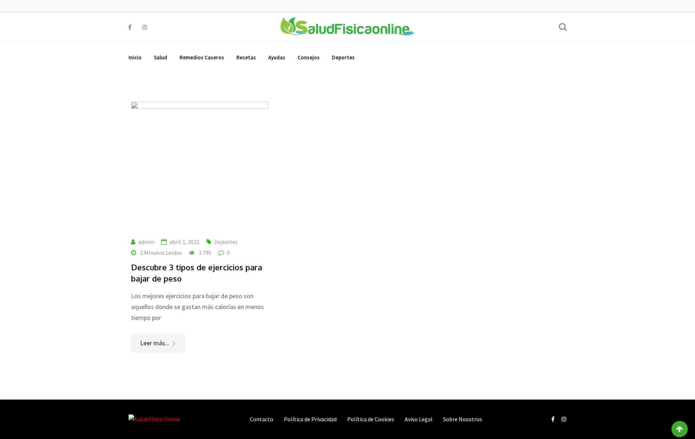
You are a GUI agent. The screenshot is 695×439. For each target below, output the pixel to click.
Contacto (261, 419)
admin (146, 241)
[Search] (563, 27)
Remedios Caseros (202, 57)
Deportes (343, 57)
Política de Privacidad (310, 419)
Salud (160, 57)
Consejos (309, 57)
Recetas (246, 57)
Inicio (135, 57)
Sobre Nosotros (462, 419)
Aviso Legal (419, 419)
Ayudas (276, 57)
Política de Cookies (370, 419)
